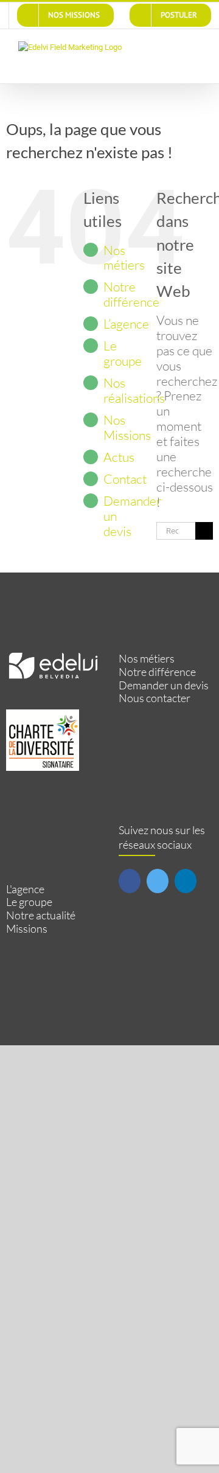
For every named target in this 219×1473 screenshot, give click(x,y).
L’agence (126, 324)
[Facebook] (130, 881)
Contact (125, 479)
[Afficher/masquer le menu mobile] (196, 47)
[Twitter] (158, 881)
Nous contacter (154, 698)
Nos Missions (127, 427)
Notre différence (131, 294)
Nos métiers (124, 257)
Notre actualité (40, 915)
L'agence (25, 889)
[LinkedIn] (185, 881)
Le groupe (122, 353)
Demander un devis (164, 685)
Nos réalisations (134, 390)
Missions (26, 928)
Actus (118, 457)
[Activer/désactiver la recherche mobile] (174, 47)
